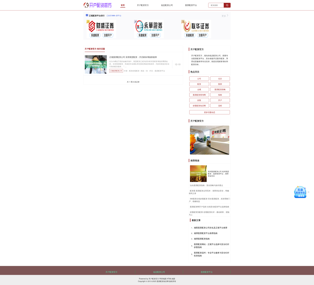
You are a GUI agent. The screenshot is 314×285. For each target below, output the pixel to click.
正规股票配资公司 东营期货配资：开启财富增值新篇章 (133, 57)
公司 (199, 78)
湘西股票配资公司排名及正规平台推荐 (210, 227)
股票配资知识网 (163, 281)
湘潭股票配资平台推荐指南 (205, 233)
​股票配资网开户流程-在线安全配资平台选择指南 (209, 206)
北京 (220, 78)
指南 (220, 94)
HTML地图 (171, 278)
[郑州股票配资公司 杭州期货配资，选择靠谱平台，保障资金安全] (198, 173)
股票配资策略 (220, 89)
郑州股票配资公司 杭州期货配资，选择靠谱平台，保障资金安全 (218, 173)
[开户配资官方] (97, 5)
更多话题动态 (209, 112)
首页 (123, 5)
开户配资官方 (143, 5)
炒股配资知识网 (199, 105)
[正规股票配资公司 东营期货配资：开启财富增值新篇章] (96, 64)
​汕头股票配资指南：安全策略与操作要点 (206, 185)
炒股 (199, 100)
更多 (224, 15)
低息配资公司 (167, 5)
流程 (220, 105)
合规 (199, 89)
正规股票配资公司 (116, 71)
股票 (220, 84)
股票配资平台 (191, 5)
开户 (220, 100)
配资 (199, 84)
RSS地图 (162, 278)
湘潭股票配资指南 (202, 238)
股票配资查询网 (199, 94)
